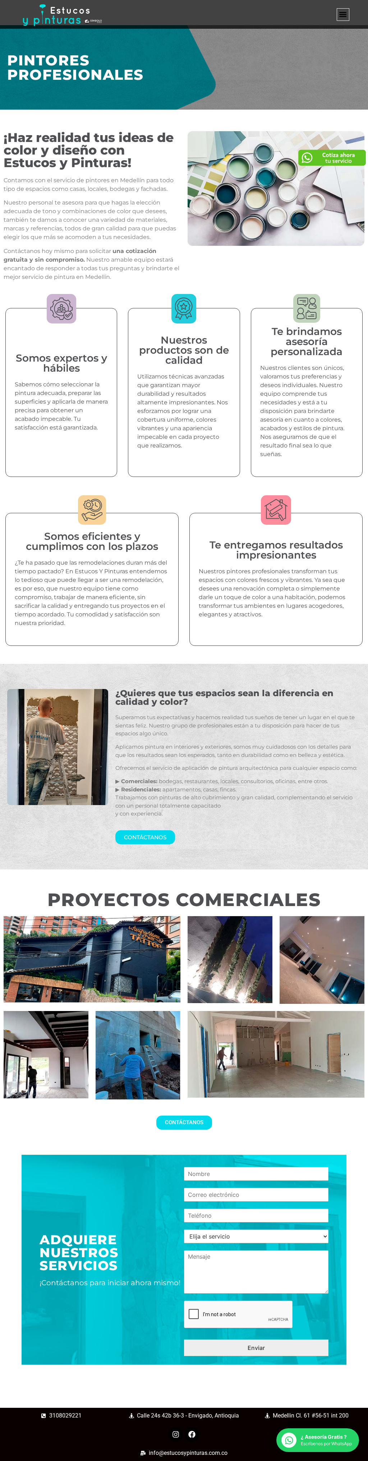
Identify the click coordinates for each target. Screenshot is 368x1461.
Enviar (256, 1347)
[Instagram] (176, 1434)
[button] (343, 14)
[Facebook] (192, 1434)
